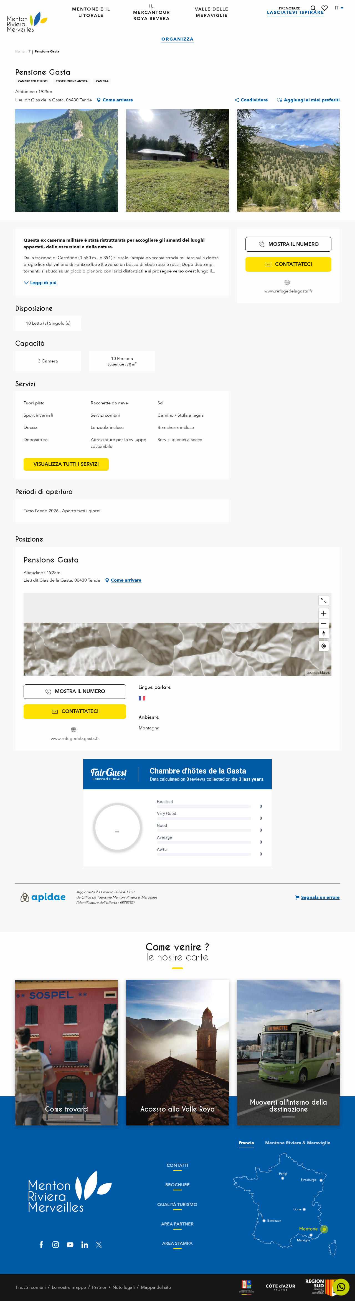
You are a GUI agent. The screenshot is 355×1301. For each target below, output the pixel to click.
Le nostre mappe (69, 1287)
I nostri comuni (31, 1287)
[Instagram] (56, 1245)
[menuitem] (27, 22)
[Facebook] (41, 1245)
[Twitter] (99, 1245)
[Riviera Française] (246, 1287)
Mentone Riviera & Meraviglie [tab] (298, 1143)
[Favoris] (325, 8)
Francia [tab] (246, 1143)
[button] (313, 8)
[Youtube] (70, 1245)
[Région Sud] (322, 1287)
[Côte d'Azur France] (280, 1287)
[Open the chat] (341, 1287)
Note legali (124, 1287)
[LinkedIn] (84, 1245)
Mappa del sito (156, 1287)
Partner (99, 1287)
